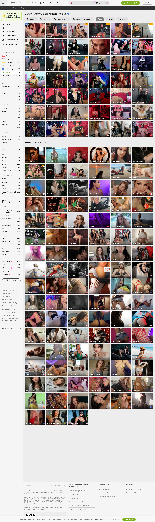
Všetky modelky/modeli (9, 315)
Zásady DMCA (73, 498)
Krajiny (45, 19)
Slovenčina (56, 485)
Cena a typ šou (61, 19)
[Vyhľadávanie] (92, 2)
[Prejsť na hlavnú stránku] (16, 3)
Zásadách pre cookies (101, 519)
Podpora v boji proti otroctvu (78, 509)
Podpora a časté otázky (9, 290)
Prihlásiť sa (147, 3)
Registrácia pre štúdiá (8, 312)
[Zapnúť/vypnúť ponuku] (3, 3)
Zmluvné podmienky (8, 306)
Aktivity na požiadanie (83, 19)
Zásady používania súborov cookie (80, 502)
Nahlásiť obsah (6, 296)
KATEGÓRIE (12, 280)
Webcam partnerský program (106, 496)
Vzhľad (31, 19)
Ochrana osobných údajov (10, 303)
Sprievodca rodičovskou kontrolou (79, 505)
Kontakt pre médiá (7, 299)
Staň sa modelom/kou (9, 309)
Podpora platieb (7, 293)
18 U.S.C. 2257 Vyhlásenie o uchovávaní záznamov (10, 319)
